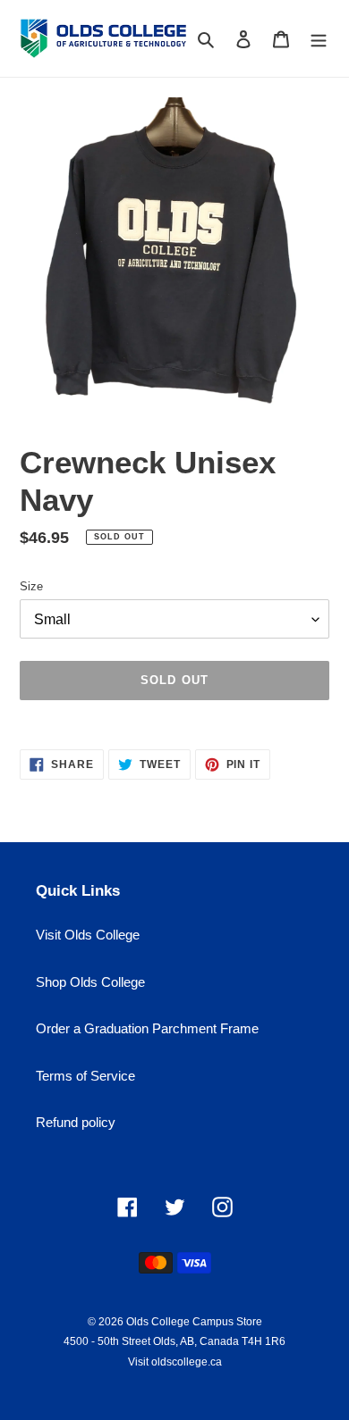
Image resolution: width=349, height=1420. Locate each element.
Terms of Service (85, 1075)
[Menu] (318, 39)
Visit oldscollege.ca (175, 1362)
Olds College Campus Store (194, 1322)
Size (31, 586)
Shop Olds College (90, 982)
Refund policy (75, 1122)
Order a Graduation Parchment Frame (147, 1028)
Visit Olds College (88, 934)
